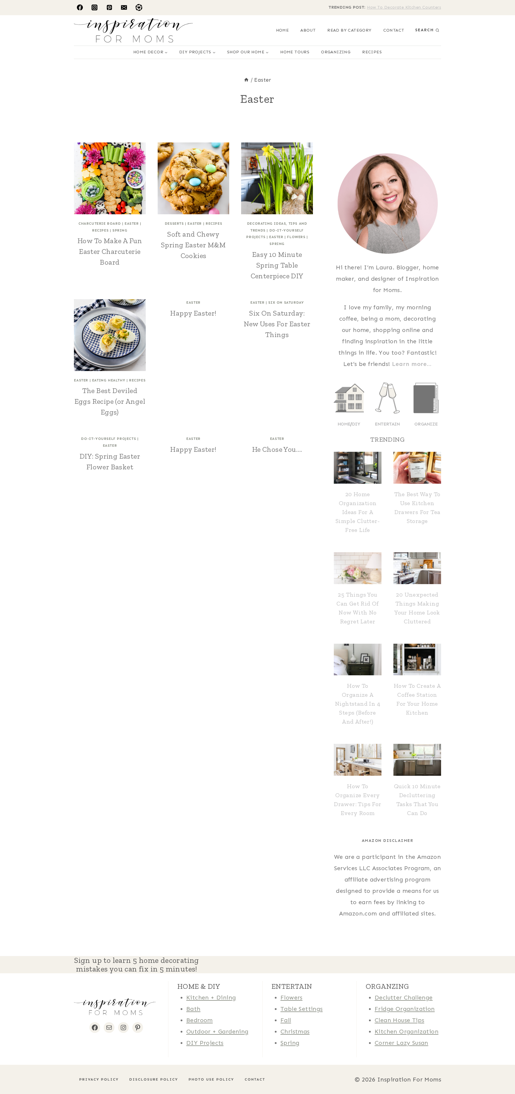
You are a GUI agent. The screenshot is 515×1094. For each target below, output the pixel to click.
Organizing (335, 52)
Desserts (174, 223)
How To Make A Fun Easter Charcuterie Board (109, 251)
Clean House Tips (399, 1020)
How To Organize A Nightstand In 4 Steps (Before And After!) (357, 703)
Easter (132, 223)
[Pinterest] (109, 7)
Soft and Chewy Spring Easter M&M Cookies (193, 245)
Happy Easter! (193, 313)
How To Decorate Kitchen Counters (404, 7)
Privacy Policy (99, 1079)
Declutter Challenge (404, 997)
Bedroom (199, 1020)
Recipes (372, 52)
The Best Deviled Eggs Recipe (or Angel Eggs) (110, 401)
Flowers (296, 237)
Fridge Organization (405, 1008)
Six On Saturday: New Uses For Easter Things (277, 324)
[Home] (246, 80)
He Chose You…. (277, 449)
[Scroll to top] (15, 1070)
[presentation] (110, 178)
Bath (193, 1008)
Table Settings (301, 1008)
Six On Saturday (286, 302)
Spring (120, 230)
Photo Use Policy (211, 1079)
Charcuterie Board (99, 223)
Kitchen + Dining (211, 997)
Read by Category (349, 30)
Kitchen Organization (406, 1031)
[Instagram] (94, 7)
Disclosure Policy (153, 1079)
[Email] (124, 7)
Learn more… (412, 363)
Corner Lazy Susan (401, 1042)
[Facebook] (80, 7)
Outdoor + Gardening (217, 1031)
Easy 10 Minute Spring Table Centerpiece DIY (277, 265)
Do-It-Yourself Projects (108, 439)
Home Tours (294, 52)
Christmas (295, 1031)
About (308, 30)
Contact (393, 30)
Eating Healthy (108, 380)
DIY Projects (205, 1042)
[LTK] (139, 7)
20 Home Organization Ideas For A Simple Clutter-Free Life (358, 512)
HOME (282, 30)
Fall (285, 1020)
